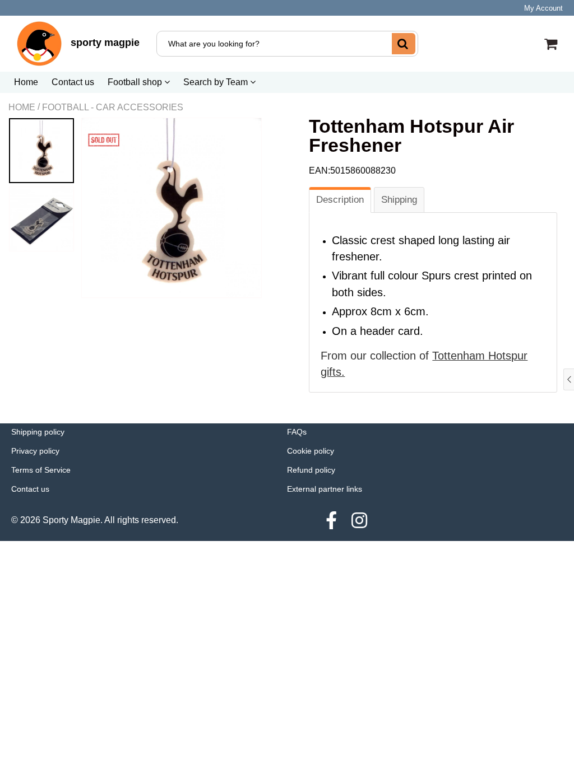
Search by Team (216, 82)
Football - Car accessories (112, 107)
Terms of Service (41, 469)
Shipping (399, 199)
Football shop (136, 82)
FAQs (297, 431)
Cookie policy (310, 450)
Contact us (73, 82)
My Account (543, 8)
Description (340, 199)
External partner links (324, 488)
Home (26, 82)
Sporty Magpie (71, 520)
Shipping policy (37, 431)
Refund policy (311, 469)
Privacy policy (35, 450)
